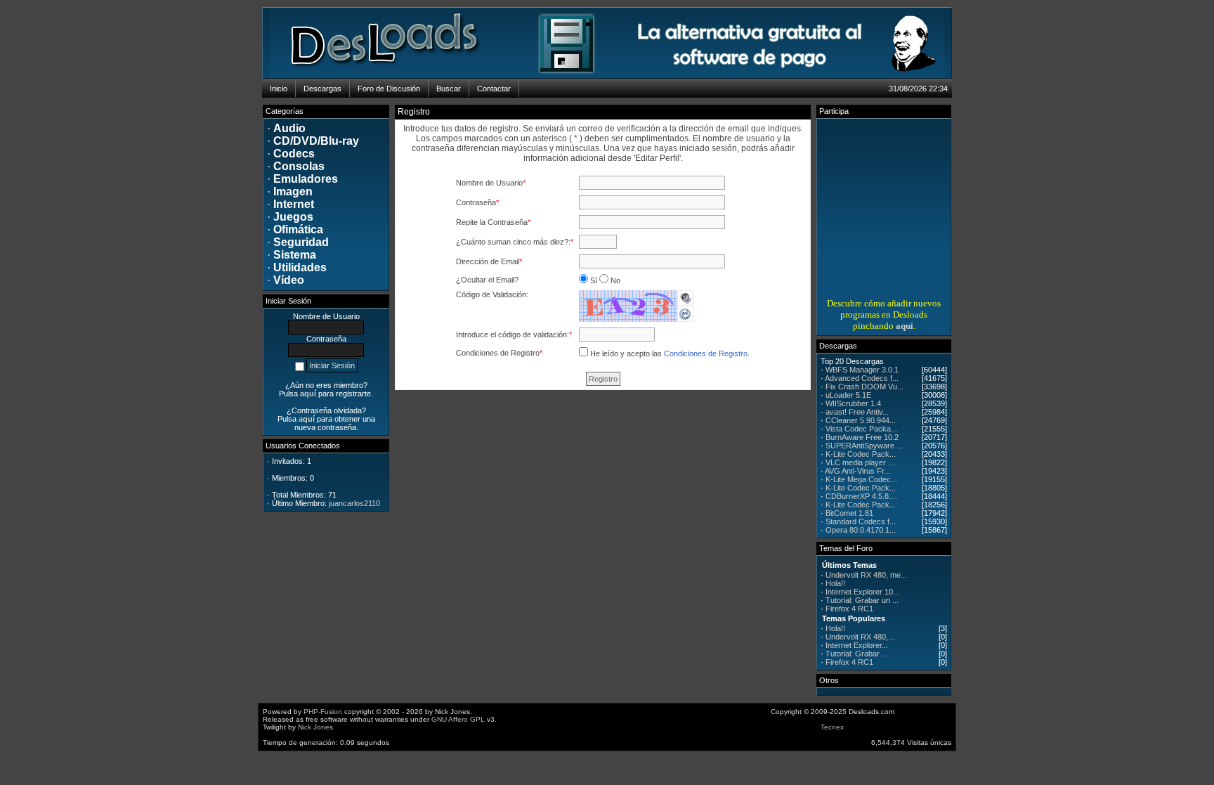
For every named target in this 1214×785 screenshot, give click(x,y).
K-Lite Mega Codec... (861, 479)
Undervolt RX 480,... (859, 636)
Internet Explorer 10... (862, 592)
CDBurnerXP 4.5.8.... (861, 496)
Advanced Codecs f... (862, 378)
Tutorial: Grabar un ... (862, 600)
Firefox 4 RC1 (849, 608)
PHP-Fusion (323, 711)
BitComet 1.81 (849, 513)
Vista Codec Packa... (861, 428)
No (614, 280)
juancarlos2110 (354, 503)
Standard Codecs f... (860, 521)
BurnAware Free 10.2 (862, 437)
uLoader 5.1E (848, 395)
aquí (904, 325)
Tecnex (832, 727)
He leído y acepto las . (670, 353)
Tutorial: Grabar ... (856, 653)
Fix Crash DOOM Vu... (864, 386)
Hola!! (835, 583)
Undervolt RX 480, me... (866, 575)
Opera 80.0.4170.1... (860, 530)
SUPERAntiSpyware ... (864, 445)
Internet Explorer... (856, 645)
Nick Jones (315, 727)
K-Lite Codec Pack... (860, 454)
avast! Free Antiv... (857, 412)
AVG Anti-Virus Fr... (857, 471)
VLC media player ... (859, 462)
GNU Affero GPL (458, 719)
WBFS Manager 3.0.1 (862, 369)
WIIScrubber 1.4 (853, 403)
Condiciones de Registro (706, 353)
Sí (593, 280)
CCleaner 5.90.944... (860, 420)
